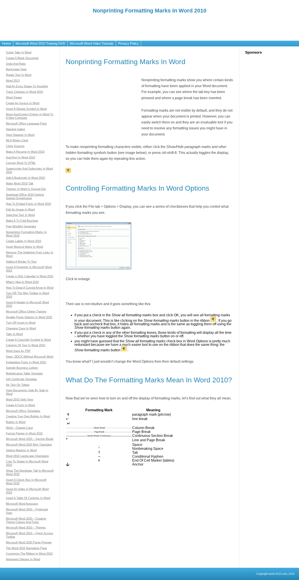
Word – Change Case (19, 427)
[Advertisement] (149, 26)
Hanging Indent (15, 129)
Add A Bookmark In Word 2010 (25, 177)
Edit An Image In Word (20, 209)
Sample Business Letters (22, 367)
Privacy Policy (128, 43)
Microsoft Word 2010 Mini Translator (29, 444)
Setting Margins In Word (21, 450)
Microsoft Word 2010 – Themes (26, 527)
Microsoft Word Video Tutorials (92, 43)
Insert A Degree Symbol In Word (26, 109)
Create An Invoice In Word (22, 103)
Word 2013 (12, 80)
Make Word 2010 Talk (19, 183)
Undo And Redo (16, 63)
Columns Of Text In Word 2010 (25, 345)
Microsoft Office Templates (23, 411)
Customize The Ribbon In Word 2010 (29, 553)
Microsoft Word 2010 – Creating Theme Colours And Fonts (26, 520)
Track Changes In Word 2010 (24, 91)
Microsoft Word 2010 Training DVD (40, 43)
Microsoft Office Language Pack (26, 123)
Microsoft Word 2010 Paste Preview (28, 542)
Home (6, 43)
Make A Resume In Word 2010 (25, 151)
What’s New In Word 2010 (22, 282)
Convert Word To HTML (21, 163)
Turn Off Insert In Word (20, 322)
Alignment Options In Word (23, 559)
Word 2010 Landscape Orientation (27, 456)
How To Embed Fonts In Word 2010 (28, 204)
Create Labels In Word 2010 (23, 241)
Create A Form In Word (20, 405)
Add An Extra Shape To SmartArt (27, 86)
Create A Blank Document (22, 58)
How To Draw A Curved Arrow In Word (29, 287)
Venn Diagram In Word (20, 135)
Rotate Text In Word (18, 75)
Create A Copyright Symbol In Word (28, 339)
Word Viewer (14, 97)
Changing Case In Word (21, 328)
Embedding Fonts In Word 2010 (26, 362)
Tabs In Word (14, 334)
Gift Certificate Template (21, 379)
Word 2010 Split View (19, 399)
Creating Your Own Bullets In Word (28, 416)
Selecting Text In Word (20, 215)
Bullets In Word (15, 422)
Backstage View (16, 69)
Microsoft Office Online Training (26, 311)
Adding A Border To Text (21, 261)
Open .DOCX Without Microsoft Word (29, 356)
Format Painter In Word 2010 (24, 433)
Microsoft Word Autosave (22, 503)
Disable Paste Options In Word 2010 (29, 317)
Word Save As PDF (18, 351)
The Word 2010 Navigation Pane (26, 548)
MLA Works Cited (17, 140)
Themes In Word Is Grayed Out (26, 189)
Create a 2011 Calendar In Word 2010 (29, 276)
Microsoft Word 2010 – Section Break (29, 439)
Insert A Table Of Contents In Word (28, 498)
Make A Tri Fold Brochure (22, 220)
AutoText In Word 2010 (20, 157)
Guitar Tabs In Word (18, 52)
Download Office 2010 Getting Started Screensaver (25, 196)
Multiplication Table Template (24, 373)
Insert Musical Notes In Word (24, 246)
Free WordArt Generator (21, 226)
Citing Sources (15, 146)
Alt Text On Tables (18, 385)
